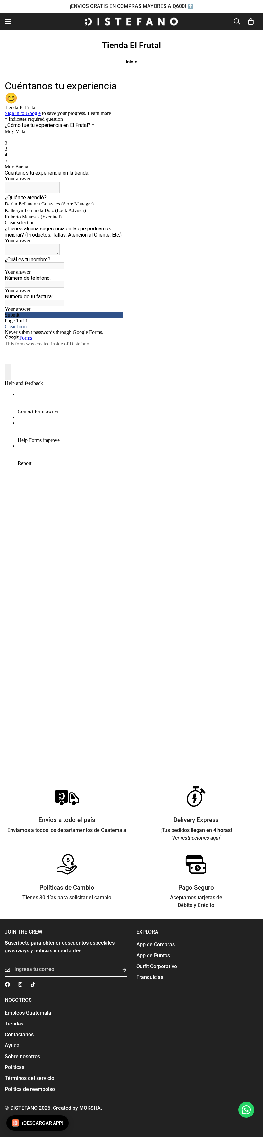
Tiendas (14, 1024)
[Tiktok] (33, 984)
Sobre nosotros (22, 1056)
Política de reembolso (30, 1089)
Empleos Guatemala (28, 1013)
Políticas (14, 1067)
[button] (250, 21)
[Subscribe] (119, 969)
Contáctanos (19, 1035)
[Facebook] (7, 984)
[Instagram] (20, 984)
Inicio (132, 62)
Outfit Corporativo (156, 966)
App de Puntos (153, 955)
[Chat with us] (246, 1110)
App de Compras (155, 945)
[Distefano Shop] (131, 21)
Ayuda (12, 1045)
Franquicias (149, 977)
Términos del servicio (29, 1078)
